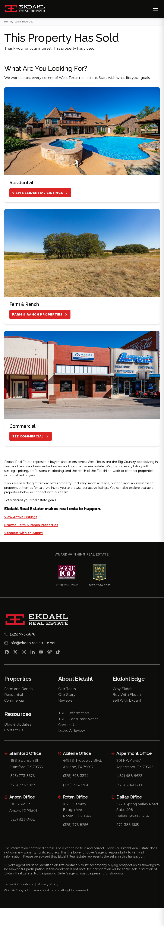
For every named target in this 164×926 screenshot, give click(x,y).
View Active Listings (20, 517)
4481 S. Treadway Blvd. (82, 761)
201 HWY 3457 (128, 761)
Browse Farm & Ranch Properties (31, 525)
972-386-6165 (127, 825)
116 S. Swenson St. (24, 761)
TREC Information (73, 713)
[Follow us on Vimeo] (49, 653)
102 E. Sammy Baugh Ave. (74, 807)
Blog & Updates (17, 724)
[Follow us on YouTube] (41, 653)
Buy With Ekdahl (127, 695)
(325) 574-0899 (129, 785)
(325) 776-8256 (75, 825)
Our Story (66, 695)
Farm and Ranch (18, 689)
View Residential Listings (37, 193)
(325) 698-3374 (75, 776)
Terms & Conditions (18, 884)
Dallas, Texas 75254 (132, 816)
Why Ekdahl (123, 689)
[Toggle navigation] (155, 8)
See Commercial (28, 436)
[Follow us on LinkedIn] (32, 653)
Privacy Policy (48, 884)
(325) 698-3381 (75, 785)
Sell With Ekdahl (127, 700)
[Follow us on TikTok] (58, 653)
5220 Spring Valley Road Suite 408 (137, 807)
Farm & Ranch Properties (37, 314)
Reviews (65, 700)
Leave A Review (71, 731)
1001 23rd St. (20, 804)
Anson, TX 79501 (23, 811)
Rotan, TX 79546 (77, 816)
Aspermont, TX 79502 (134, 767)
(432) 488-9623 (129, 776)
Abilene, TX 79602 (78, 767)
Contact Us (13, 730)
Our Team (67, 689)
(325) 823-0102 (22, 819)
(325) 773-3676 (22, 776)
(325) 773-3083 (22, 785)
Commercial (14, 700)
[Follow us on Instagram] (23, 653)
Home (8, 21)
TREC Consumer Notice (78, 719)
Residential (13, 695)
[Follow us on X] (15, 653)
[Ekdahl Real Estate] (27, 9)
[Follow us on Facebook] (6, 653)
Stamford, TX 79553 (26, 767)
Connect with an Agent (23, 533)
